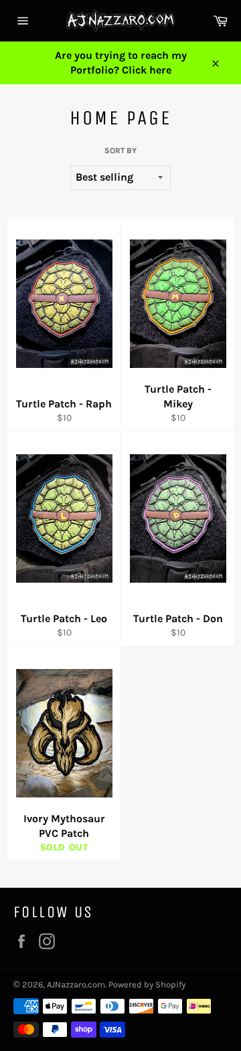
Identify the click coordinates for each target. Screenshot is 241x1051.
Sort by (120, 150)
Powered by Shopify (146, 984)
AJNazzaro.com (76, 984)
